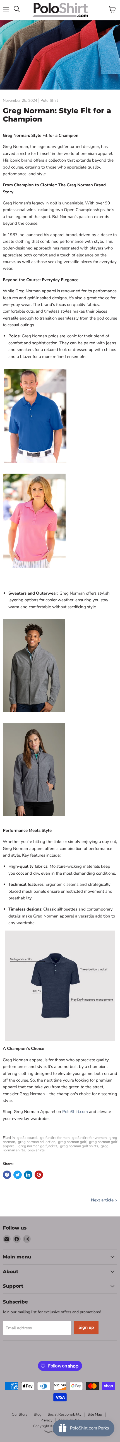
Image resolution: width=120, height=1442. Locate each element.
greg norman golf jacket (37, 1146)
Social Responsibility (64, 1414)
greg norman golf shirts (79, 1146)
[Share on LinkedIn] (28, 1175)
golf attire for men (54, 1137)
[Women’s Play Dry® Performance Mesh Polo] (34, 570)
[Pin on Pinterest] (39, 1175)
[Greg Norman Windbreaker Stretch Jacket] (34, 715)
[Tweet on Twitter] (17, 1175)
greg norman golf (72, 1141)
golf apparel (27, 1137)
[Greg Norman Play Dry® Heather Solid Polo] (60, 986)
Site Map (95, 1414)
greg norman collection (36, 1141)
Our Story (20, 1414)
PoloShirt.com (75, 1111)
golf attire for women (89, 1137)
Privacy (46, 1420)
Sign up (86, 1327)
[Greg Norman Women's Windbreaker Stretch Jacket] (34, 819)
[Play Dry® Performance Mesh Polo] (35, 466)
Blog (38, 1414)
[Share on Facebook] (7, 1175)
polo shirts (36, 1150)
